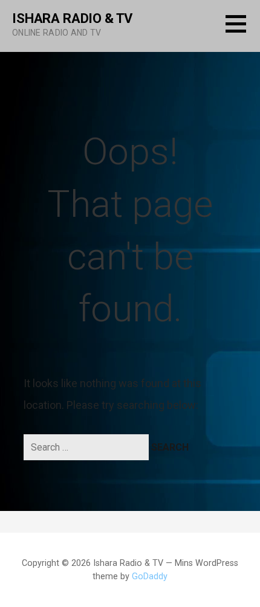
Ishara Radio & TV (72, 18)
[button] (243, 31)
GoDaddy (149, 576)
